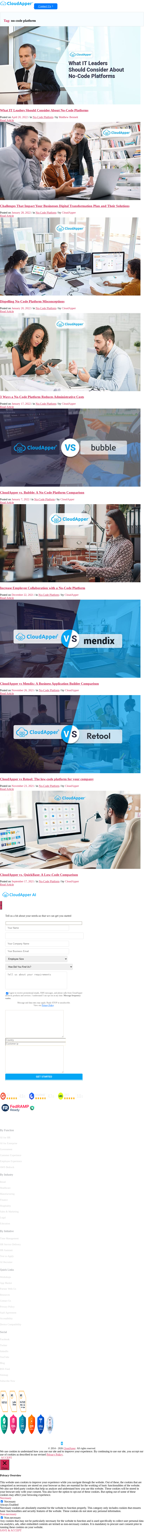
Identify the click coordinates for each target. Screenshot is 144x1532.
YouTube (4, 1357)
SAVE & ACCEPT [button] (11, 1530)
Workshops (5, 1277)
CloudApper (70, 1448)
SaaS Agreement (8, 1312)
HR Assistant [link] (6, 1250)
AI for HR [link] (5, 1137)
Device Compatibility (10, 1324)
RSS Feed (5, 1369)
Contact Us (44, 6)
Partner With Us (8, 1289)
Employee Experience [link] (11, 1161)
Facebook (4, 1339)
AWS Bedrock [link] (7, 1167)
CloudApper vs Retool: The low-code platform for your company (47, 779)
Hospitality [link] (5, 1206)
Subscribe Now (7, 1381)
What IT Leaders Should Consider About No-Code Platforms (44, 110)
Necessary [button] (5, 1498)
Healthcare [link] (5, 1188)
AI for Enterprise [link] (8, 1143)
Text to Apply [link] (7, 1256)
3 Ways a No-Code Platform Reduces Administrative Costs (42, 397)
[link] (72, 1445)
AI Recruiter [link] (6, 1262)
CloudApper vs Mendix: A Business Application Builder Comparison (49, 683)
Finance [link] (4, 1200)
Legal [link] (3, 1217)
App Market (6, 1283)
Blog (2, 1363)
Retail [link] (3, 1182)
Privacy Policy (48, 1005)
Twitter (3, 1345)
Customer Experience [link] (10, 1155)
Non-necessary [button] (8, 1514)
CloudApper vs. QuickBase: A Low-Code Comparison (39, 875)
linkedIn (4, 1351)
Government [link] (6, 1149)
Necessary (10, 1501)
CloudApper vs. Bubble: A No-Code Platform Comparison (42, 492)
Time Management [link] (9, 1238)
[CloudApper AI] (17, 6)
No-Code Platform (43, 117)
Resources (5, 1295)
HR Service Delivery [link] (10, 1244)
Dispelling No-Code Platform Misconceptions (32, 301)
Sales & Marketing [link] (9, 1211)
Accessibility (6, 1318)
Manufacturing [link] (7, 1194)
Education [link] (5, 1223)
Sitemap (4, 1375)
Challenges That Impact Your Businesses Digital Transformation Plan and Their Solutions (64, 206)
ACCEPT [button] (6, 1457)
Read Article (7, 120)
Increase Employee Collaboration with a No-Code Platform (42, 588)
